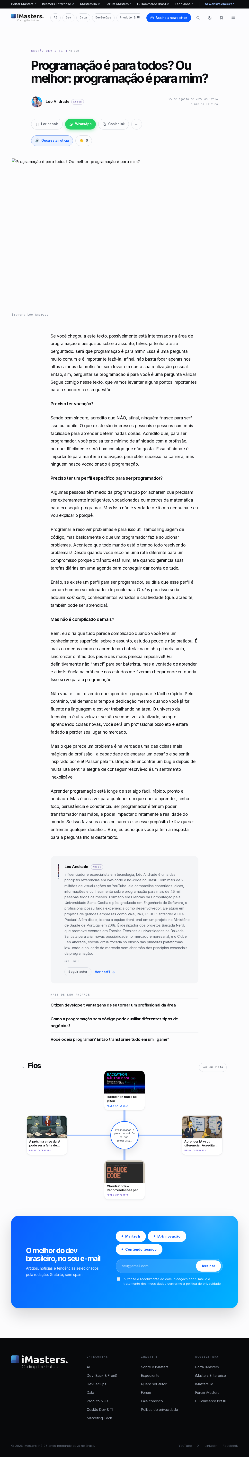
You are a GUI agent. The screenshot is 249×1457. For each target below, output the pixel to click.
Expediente (150, 1375)
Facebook (230, 1446)
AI (55, 17)
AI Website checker (219, 4)
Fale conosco (152, 1401)
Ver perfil (105, 972)
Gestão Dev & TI (47, 50)
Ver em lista (213, 1067)
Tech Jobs (184, 4)
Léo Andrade (76, 866)
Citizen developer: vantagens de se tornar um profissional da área (113, 1005)
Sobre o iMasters (155, 1367)
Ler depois (50, 124)
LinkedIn (211, 1446)
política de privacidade (203, 1284)
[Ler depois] (221, 17)
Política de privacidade (159, 1409)
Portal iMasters (24, 4)
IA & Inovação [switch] (168, 1236)
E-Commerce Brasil (153, 4)
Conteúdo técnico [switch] (141, 1249)
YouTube (185, 1446)
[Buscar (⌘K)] (198, 17)
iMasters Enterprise (58, 4)
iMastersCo (90, 4)
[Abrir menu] (233, 17)
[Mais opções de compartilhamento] (136, 124)
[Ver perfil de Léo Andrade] (58, 919)
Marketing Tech (99, 1418)
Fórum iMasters (119, 4)
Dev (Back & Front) (102, 1375)
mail (76, 961)
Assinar (208, 1266)
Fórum (146, 1392)
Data (83, 17)
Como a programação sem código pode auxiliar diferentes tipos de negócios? (114, 1022)
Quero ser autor (154, 1384)
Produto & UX (130, 17)
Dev (68, 17)
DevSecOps (103, 17)
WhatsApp (83, 124)
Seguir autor (78, 971)
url (67, 961)
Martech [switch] (132, 1236)
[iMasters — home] (27, 18)
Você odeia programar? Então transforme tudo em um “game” (110, 1039)
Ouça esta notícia (52, 140)
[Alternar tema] (209, 17)
